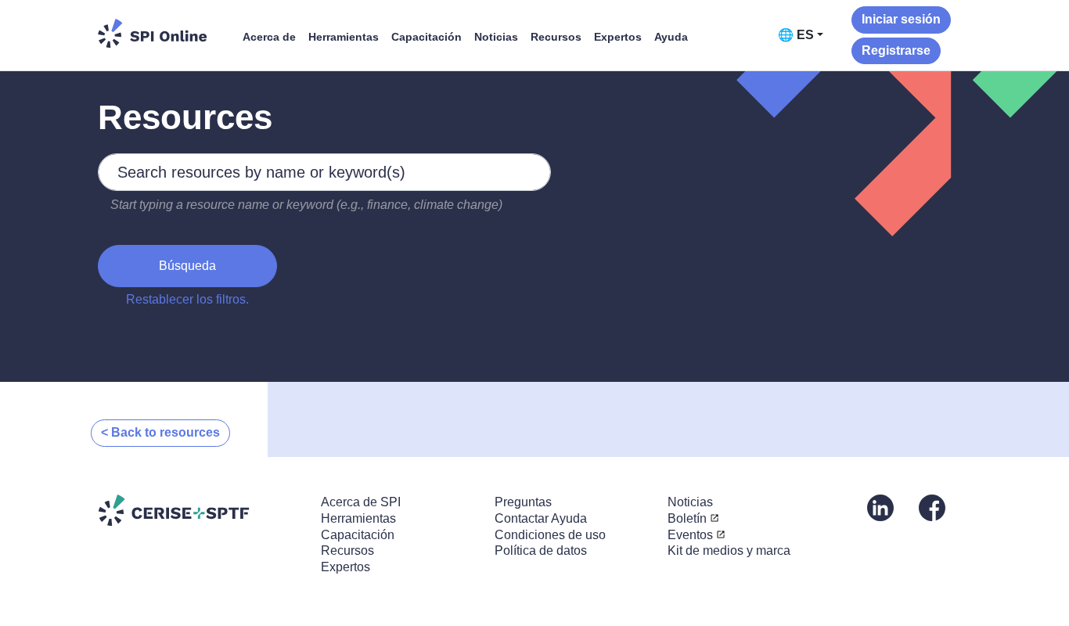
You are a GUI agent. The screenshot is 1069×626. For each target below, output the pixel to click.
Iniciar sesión (901, 19)
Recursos (556, 37)
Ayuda (671, 37)
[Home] (152, 33)
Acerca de (269, 37)
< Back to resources (160, 432)
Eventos (690, 534)
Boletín (687, 518)
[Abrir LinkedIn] (880, 506)
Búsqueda (187, 265)
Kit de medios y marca (729, 550)
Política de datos (541, 550)
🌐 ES (796, 34)
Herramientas (343, 37)
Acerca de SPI (361, 502)
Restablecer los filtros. (187, 299)
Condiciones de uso (550, 534)
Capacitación (426, 37)
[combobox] (324, 172)
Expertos (618, 37)
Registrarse (896, 50)
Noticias (496, 37)
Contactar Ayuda (541, 518)
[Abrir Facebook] (932, 506)
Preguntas (523, 502)
